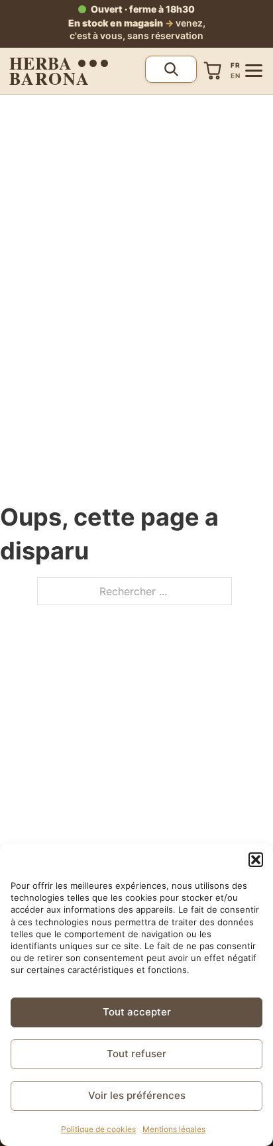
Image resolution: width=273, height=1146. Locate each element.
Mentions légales (173, 1129)
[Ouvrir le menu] (253, 71)
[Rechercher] (171, 69)
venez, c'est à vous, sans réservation (136, 29)
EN (235, 76)
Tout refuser (136, 1053)
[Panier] (213, 71)
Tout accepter (137, 1011)
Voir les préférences (137, 1095)
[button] (255, 859)
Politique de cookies (98, 1129)
